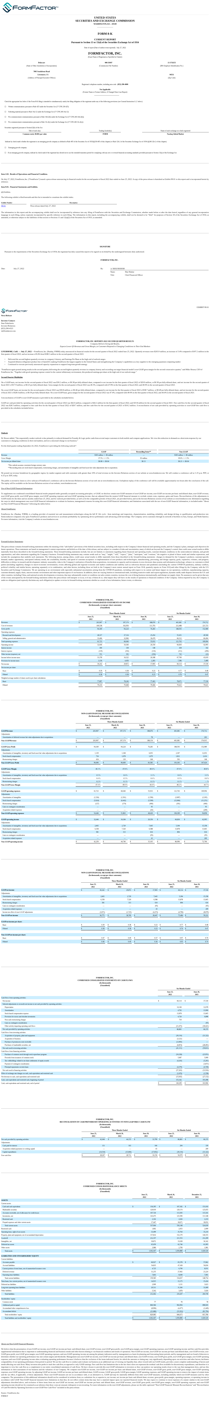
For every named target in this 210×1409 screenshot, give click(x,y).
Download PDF (196, 7)
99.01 (3, 206)
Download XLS (200, 7)
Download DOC (192, 7)
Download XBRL (203, 7)
